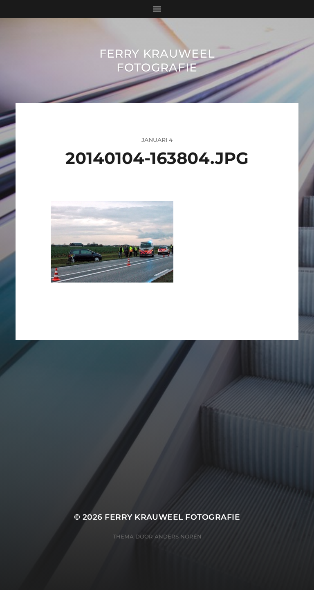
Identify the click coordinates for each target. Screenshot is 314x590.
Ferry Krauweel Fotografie (157, 60)
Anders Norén (178, 536)
